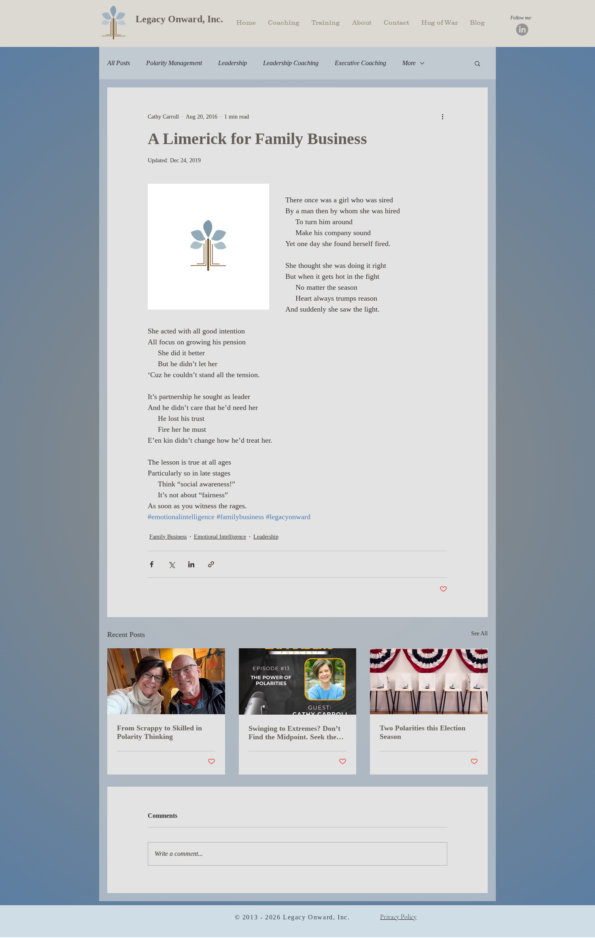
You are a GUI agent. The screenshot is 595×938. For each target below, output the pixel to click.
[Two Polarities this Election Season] (429, 681)
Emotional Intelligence (220, 537)
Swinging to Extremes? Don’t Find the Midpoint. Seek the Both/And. (294, 732)
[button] (477, 63)
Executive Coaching (360, 62)
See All (479, 633)
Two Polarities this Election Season (422, 732)
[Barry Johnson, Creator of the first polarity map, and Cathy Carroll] (166, 681)
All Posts (118, 62)
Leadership (232, 62)
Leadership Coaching (291, 62)
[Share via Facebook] (151, 564)
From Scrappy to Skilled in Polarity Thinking (159, 732)
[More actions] (442, 116)
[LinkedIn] (522, 29)
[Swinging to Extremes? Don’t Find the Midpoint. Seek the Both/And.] (298, 681)
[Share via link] (211, 564)
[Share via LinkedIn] (191, 564)
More (409, 62)
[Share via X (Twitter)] (171, 564)
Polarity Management (174, 62)
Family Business (168, 537)
